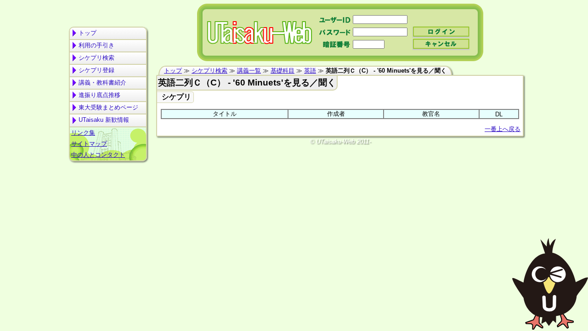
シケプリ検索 (96, 57)
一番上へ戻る (502, 129)
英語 (310, 70)
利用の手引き (96, 45)
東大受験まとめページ (108, 107)
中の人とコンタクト (98, 154)
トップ (87, 32)
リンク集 (83, 132)
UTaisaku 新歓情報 (104, 119)
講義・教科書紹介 (102, 82)
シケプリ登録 (96, 70)
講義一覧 (249, 70)
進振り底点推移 (99, 94)
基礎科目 (282, 70)
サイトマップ (89, 143)
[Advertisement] (108, 200)
